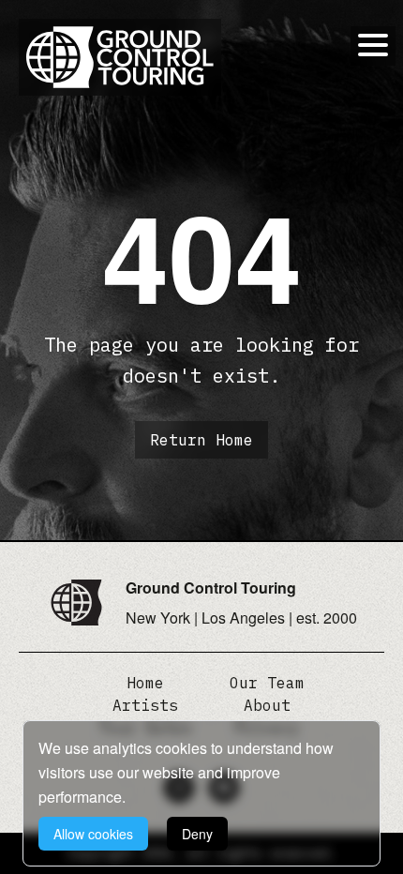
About (267, 705)
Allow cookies (93, 833)
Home (145, 682)
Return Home (201, 439)
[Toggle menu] (373, 45)
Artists (145, 705)
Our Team (267, 682)
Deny (197, 833)
